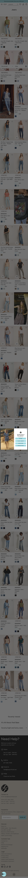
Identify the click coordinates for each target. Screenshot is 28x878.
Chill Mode (20, 438)
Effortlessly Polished (21, 445)
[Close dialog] (26, 429)
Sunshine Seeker (20, 443)
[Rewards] (4, 874)
